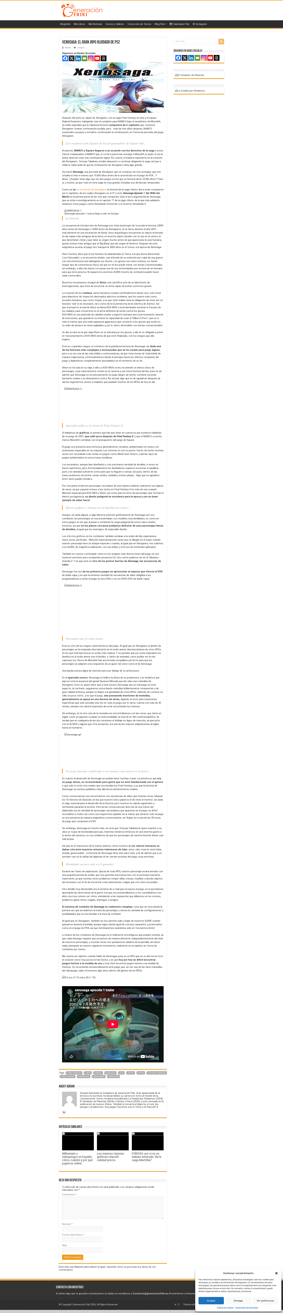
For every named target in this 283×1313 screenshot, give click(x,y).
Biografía (65, 24)
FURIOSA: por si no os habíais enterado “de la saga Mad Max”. (146, 1157)
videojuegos (68, 1077)
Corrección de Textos (139, 24)
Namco (98, 1073)
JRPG (88, 1073)
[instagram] (179, 1304)
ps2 (121, 1073)
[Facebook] (65, 58)
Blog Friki (159, 24)
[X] (72, 58)
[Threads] (103, 58)
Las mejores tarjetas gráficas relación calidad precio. (110, 1157)
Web (64, 1245)
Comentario (69, 1194)
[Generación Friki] (81, 10)
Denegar (238, 1300)
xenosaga (114, 1077)
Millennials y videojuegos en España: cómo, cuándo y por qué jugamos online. (77, 1158)
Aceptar (211, 1300)
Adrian (68, 47)
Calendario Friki (181, 24)
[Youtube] (97, 58)
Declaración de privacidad (246, 1307)
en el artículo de (91, 189)
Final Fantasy (74, 1073)
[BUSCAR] (221, 41)
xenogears (99, 1077)
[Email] (84, 58)
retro (131, 1073)
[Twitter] (175, 1304)
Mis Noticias (95, 24)
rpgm (141, 1073)
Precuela (110, 1073)
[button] (276, 1273)
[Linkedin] (78, 58)
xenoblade (84, 1077)
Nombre (67, 1224)
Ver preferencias (265, 1300)
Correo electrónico (73, 1234)
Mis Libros (79, 24)
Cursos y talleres (115, 24)
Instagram (201, 24)
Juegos (81, 47)
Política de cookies (225, 1307)
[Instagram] (91, 58)
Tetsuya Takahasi (157, 1073)
